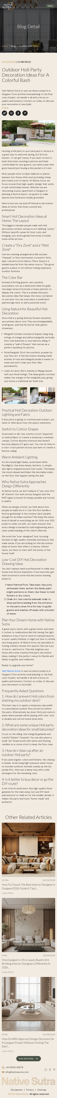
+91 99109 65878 (14, 1067)
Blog (13, 46)
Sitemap (41, 1089)
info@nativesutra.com (17, 1072)
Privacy (30, 1089)
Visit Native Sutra (11, 671)
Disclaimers (17, 1089)
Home (5, 46)
